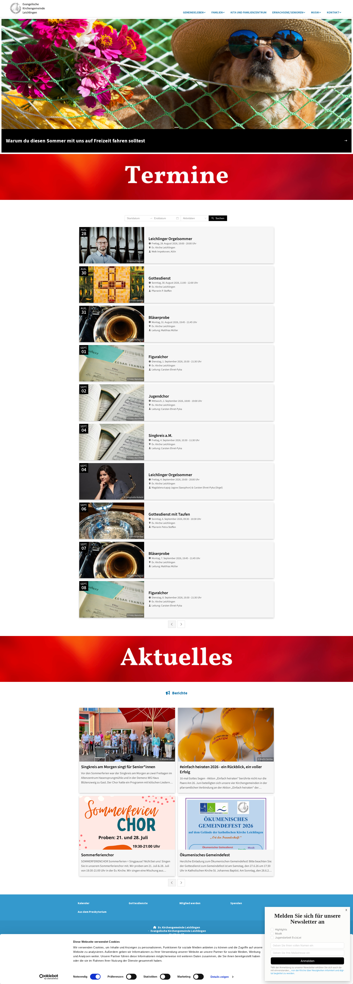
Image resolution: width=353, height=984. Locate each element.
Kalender (83, 903)
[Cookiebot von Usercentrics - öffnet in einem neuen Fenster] (49, 977)
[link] (194, 12)
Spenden (236, 903)
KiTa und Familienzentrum (248, 12)
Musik (315, 12)
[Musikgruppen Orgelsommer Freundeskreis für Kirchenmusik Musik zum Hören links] (320, 12)
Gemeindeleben (193, 12)
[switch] (131, 977)
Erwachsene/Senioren (287, 12)
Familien (217, 12)
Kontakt (333, 12)
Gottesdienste (138, 903)
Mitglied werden (189, 903)
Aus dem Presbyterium (92, 912)
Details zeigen (220, 976)
